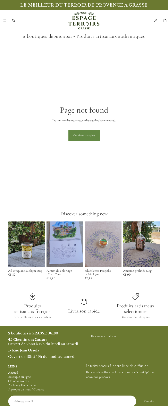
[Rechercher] (13, 20)
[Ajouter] (38, 261)
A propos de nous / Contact (26, 389)
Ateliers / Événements (22, 385)
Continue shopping (84, 135)
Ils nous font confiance (104, 336)
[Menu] (4, 20)
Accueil (13, 373)
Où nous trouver (19, 381)
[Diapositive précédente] (51, 244)
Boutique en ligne (19, 377)
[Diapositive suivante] (78, 244)
